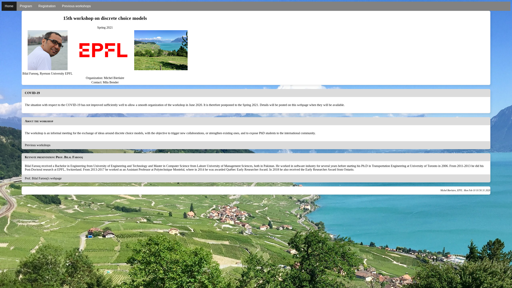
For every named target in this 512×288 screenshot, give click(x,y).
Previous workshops (76, 6)
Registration (47, 6)
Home (9, 6)
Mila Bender (111, 82)
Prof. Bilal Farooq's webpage (43, 178)
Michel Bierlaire (114, 78)
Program (26, 6)
